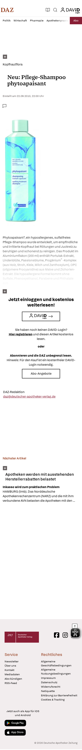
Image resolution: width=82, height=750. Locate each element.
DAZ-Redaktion (14, 392)
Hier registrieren (20, 334)
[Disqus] (41, 560)
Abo (75, 20)
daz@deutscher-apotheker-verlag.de (29, 397)
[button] (7, 10)
